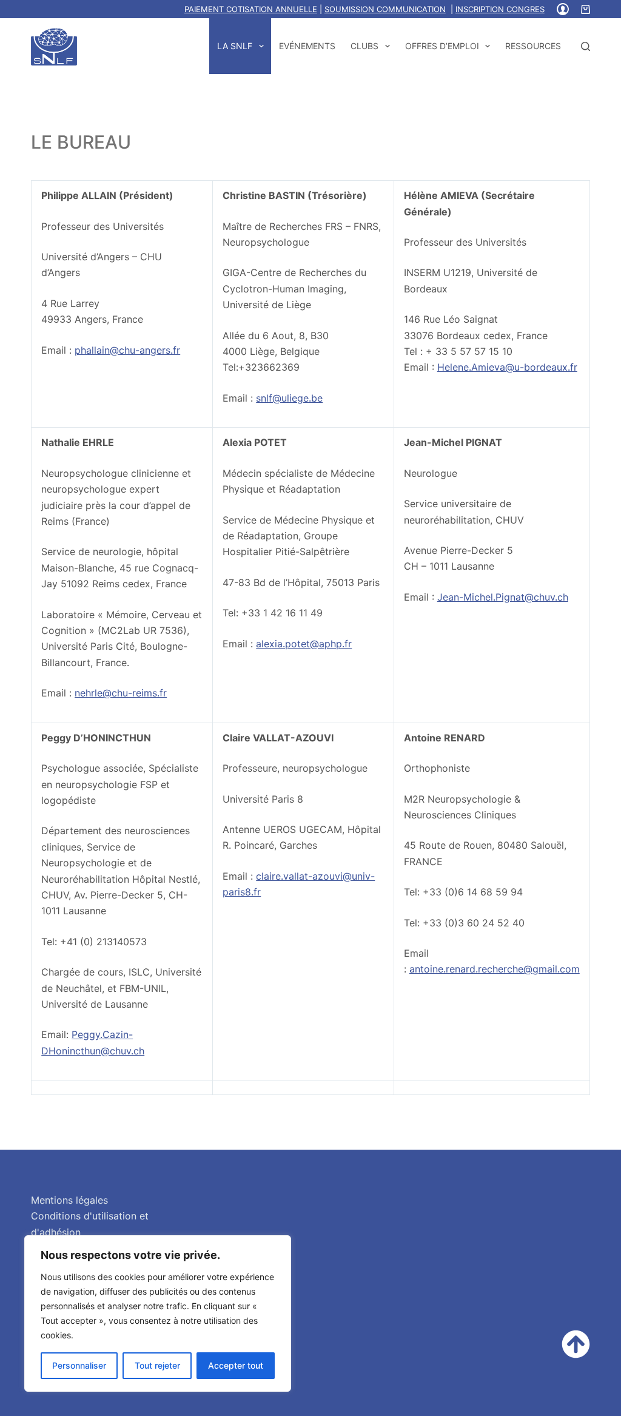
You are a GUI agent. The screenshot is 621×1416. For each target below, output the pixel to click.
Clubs (364, 46)
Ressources (533, 46)
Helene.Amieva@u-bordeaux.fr (507, 367)
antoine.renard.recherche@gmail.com (494, 969)
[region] (157, 1313)
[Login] (563, 9)
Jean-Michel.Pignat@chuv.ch (502, 597)
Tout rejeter (157, 1365)
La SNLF (234, 46)
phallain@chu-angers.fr (127, 350)
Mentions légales (69, 1200)
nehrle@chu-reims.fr (121, 693)
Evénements (307, 46)
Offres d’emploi (442, 46)
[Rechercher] (585, 46)
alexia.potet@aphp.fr (304, 644)
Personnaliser (79, 1365)
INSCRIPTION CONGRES (500, 9)
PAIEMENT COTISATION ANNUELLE (250, 9)
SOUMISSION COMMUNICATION (385, 9)
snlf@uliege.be (289, 398)
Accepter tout (235, 1365)
